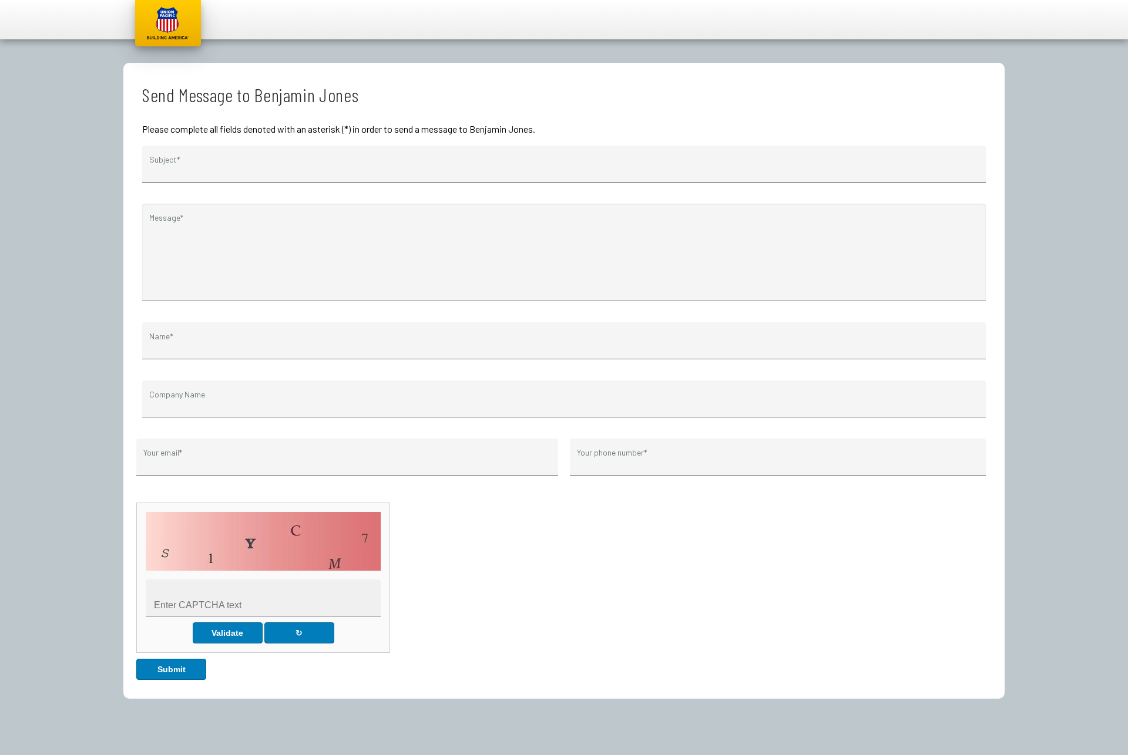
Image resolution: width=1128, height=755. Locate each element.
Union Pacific (168, 23)
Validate (227, 633)
